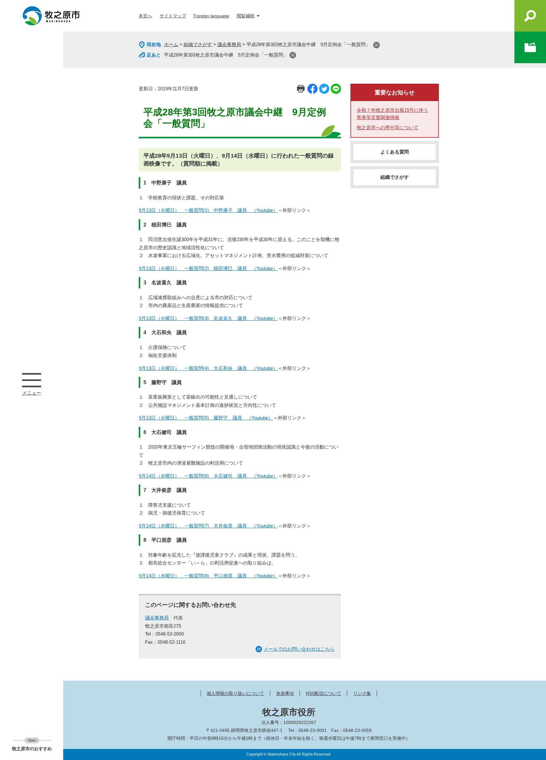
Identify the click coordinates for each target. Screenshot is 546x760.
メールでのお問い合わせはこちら (299, 649)
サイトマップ (173, 15)
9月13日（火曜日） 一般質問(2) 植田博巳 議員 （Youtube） (208, 268)
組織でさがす (198, 44)
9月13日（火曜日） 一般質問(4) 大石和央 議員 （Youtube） (208, 368)
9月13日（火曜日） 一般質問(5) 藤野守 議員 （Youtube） (206, 417)
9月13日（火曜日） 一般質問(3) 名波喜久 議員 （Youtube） (208, 318)
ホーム (171, 44)
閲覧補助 (245, 15)
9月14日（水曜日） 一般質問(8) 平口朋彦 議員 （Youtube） (208, 575)
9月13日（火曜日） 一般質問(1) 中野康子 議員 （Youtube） (208, 210)
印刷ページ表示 (301, 89)
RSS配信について (323, 693)
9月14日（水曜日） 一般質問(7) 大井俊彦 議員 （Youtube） (208, 525)
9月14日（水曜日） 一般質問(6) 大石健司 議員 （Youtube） (208, 476)
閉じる (376, 45)
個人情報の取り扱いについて (235, 693)
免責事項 (285, 693)
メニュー (31, 380)
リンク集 (362, 693)
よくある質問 (394, 151)
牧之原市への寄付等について (387, 127)
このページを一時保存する (530, 47)
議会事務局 (229, 44)
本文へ (145, 15)
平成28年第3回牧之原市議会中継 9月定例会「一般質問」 (226, 54)
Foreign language (211, 15)
